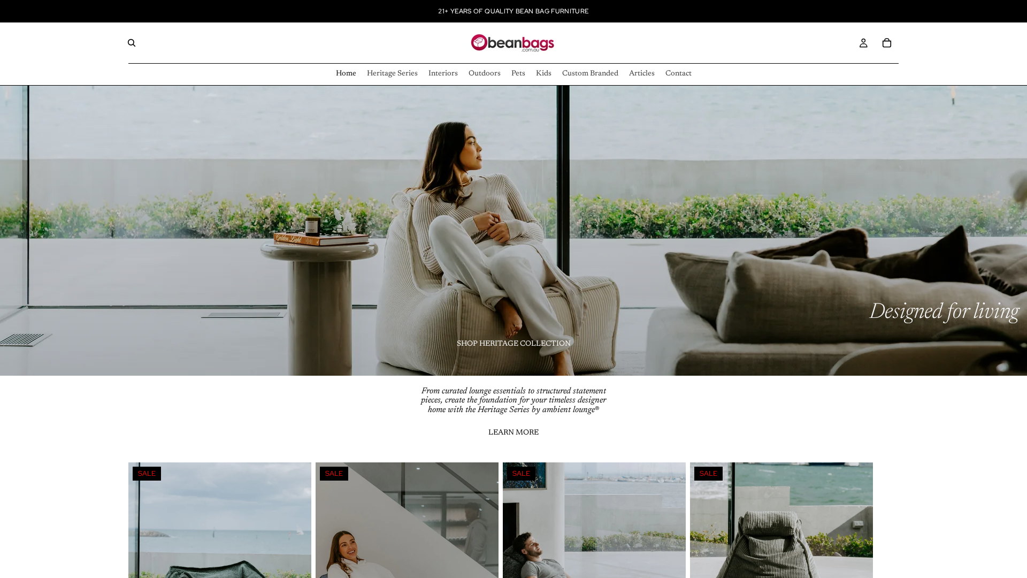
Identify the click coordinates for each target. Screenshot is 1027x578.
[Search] (131, 43)
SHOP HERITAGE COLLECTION (514, 344)
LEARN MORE (513, 433)
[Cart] (887, 43)
